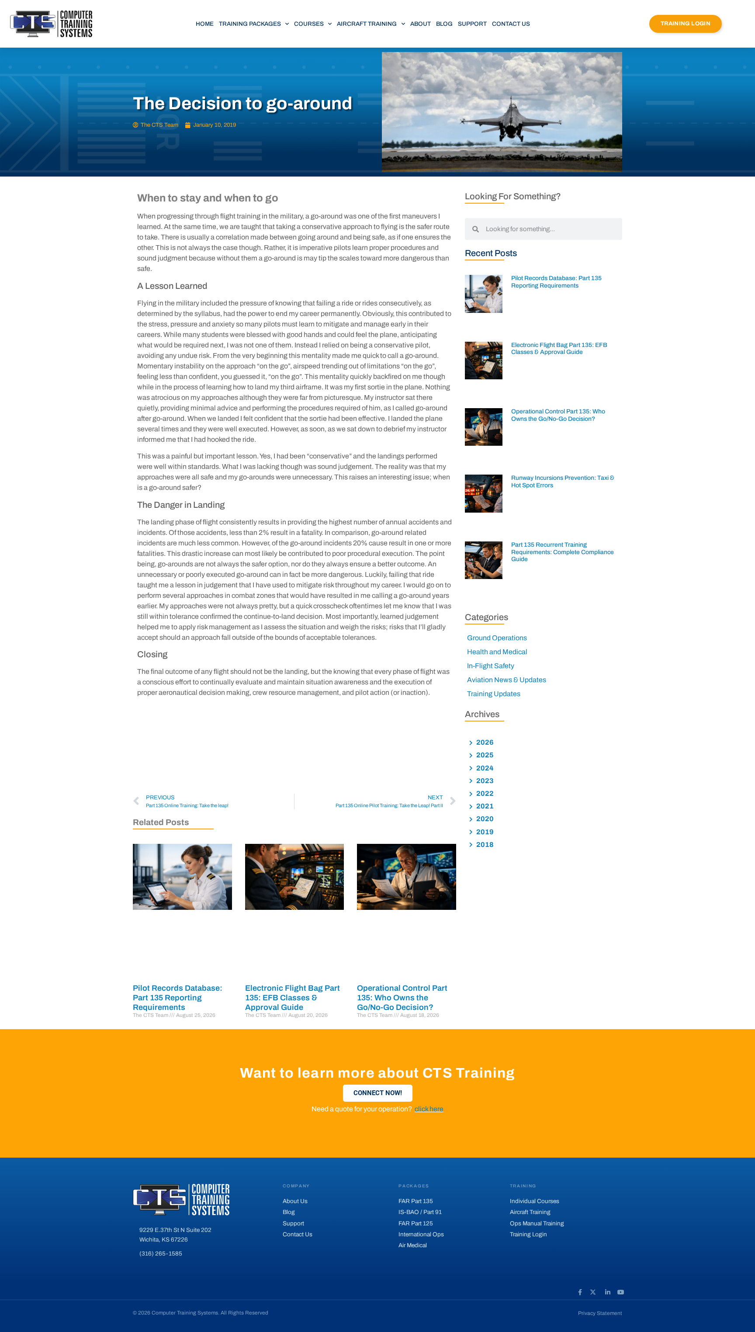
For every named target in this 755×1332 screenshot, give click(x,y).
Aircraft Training (367, 24)
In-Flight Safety (490, 665)
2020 (484, 818)
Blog (444, 24)
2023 (484, 780)
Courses (309, 24)
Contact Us (511, 24)
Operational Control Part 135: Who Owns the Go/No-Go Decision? (402, 997)
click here (429, 1109)
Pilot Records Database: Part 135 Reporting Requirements (177, 997)
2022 (484, 793)
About (420, 24)
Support (472, 24)
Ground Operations (497, 638)
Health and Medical (497, 652)
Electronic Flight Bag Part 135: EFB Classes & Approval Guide (292, 997)
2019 (484, 832)
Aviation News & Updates (506, 679)
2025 (484, 755)
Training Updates (493, 693)
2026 (484, 742)
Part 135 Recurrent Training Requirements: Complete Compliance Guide (562, 552)
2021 (484, 806)
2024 (484, 768)
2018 (484, 844)
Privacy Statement (600, 1313)
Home (205, 24)
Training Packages (250, 24)
